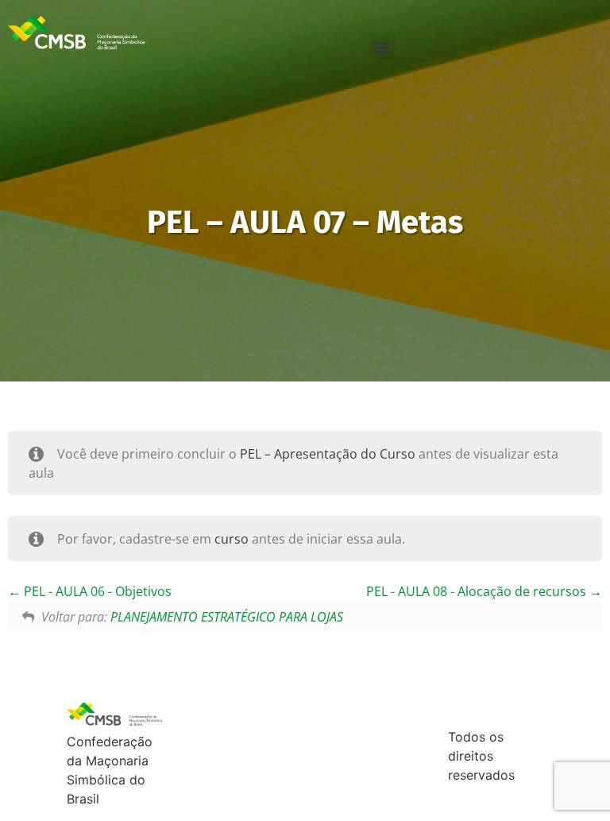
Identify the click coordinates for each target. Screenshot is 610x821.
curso (231, 539)
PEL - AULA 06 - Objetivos (96, 591)
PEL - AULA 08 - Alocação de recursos (477, 591)
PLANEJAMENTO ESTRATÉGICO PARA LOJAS (226, 616)
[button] (382, 46)
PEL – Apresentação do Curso (327, 454)
